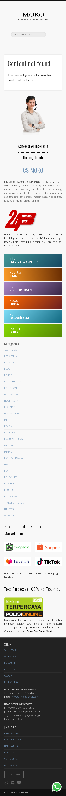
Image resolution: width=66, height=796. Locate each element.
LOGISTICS (10, 432)
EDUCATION (10, 388)
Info (23, 260)
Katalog (20, 316)
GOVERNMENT (12, 394)
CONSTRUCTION (12, 381)
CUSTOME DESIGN (14, 739)
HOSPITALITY (11, 400)
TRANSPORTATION (14, 502)
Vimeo (40, 43)
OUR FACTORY (11, 733)
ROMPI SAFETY (12, 496)
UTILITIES (9, 509)
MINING (8, 451)
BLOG (7, 368)
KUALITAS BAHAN (13, 752)
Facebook (18, 43)
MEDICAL (9, 445)
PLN (6, 470)
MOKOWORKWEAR (14, 458)
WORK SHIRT (11, 656)
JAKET (7, 419)
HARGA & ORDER (13, 746)
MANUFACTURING (13, 439)
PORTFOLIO (10, 483)
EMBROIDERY (11, 682)
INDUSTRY (9, 407)
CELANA (8, 675)
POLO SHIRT (10, 477)
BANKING (9, 362)
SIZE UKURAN (11, 758)
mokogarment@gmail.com (24, 696)
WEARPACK (10, 515)
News (16, 302)
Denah (15, 330)
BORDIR (8, 375)
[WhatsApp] (56, 786)
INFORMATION (11, 413)
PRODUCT (9, 490)
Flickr (32, 43)
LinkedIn (47, 43)
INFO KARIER (10, 765)
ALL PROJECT (11, 349)
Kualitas (15, 274)
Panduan (20, 288)
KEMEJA (8, 426)
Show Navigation (54, 34)
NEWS (7, 464)
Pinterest (25, 43)
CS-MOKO (33, 170)
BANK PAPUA (11, 356)
